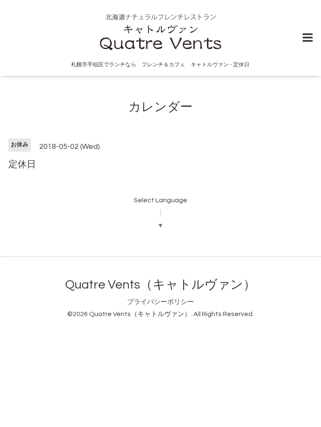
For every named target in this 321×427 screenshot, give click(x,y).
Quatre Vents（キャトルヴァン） (160, 284)
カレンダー (160, 106)
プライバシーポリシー (160, 302)
